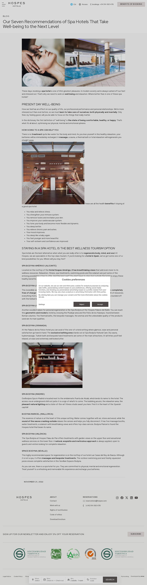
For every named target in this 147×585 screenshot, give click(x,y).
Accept (100, 304)
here (49, 295)
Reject (81, 304)
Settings (42, 304)
